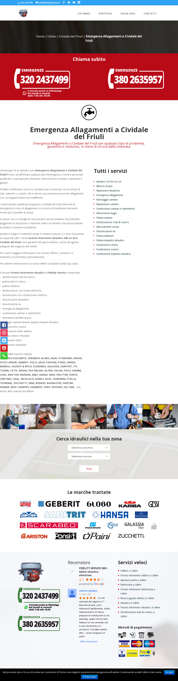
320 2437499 (26, 2)
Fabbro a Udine (129, 570)
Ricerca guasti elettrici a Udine (137, 598)
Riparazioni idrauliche (108, 190)
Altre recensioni (89, 641)
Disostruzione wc (106, 231)
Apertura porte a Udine (133, 580)
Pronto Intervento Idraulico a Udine (140, 607)
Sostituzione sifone (107, 244)
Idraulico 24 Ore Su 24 (108, 181)
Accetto (169, 672)
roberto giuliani (88, 590)
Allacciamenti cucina (107, 226)
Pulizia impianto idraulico (110, 240)
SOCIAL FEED (127, 13)
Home (40, 36)
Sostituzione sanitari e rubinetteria (115, 208)
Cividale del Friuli (71, 36)
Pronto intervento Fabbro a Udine (139, 575)
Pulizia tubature (105, 235)
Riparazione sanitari (107, 204)
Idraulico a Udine (129, 602)
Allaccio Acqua (104, 186)
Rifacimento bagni (106, 213)
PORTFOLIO (105, 13)
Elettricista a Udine (130, 584)
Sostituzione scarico (107, 249)
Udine (51, 36)
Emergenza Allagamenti (109, 195)
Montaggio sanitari (107, 199)
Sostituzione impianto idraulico (113, 253)
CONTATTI (150, 13)
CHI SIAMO (84, 13)
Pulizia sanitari (104, 217)
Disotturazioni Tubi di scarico (112, 222)
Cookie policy (89, 677)
